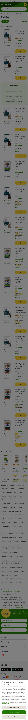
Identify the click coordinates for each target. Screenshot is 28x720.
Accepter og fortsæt (14, 712)
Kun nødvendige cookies (14, 717)
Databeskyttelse (5, 703)
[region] (14, 700)
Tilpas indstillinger (14, 707)
